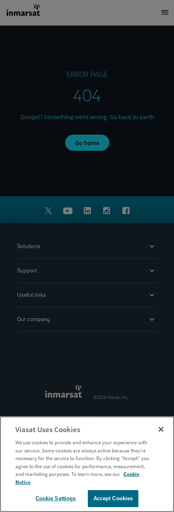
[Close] (161, 429)
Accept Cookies (113, 498)
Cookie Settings (56, 498)
